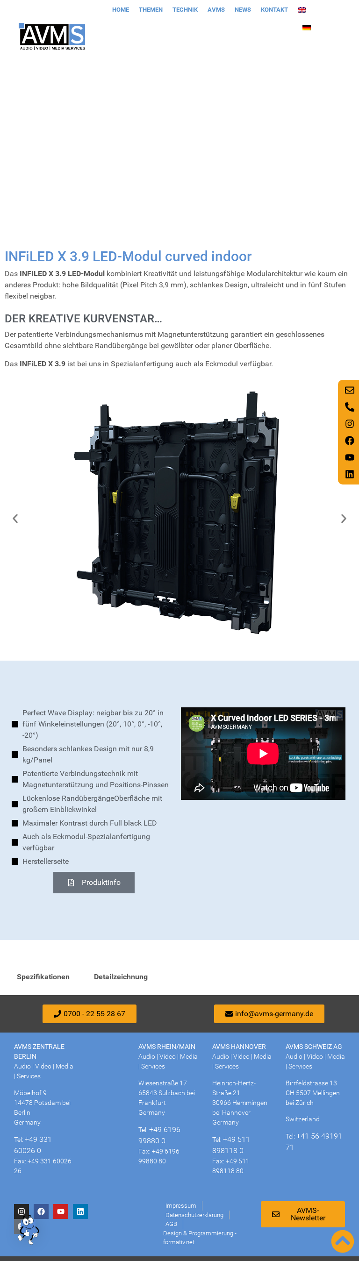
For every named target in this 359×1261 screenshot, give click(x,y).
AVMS (216, 9)
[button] (15, 518)
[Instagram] (21, 1211)
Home (120, 9)
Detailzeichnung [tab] (121, 976)
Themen (151, 9)
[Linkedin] (80, 1211)
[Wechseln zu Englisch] (302, 10)
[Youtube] (60, 1211)
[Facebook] (41, 1211)
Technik (185, 9)
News (243, 9)
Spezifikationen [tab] (43, 976)
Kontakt (274, 9)
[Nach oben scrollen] (342, 1241)
